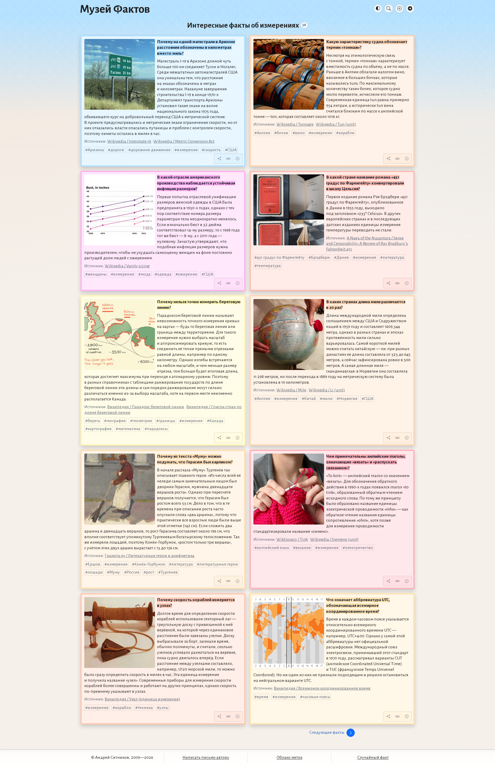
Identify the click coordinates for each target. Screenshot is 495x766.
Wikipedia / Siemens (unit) (334, 539)
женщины (97, 274)
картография (100, 428)
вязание (303, 547)
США (232, 150)
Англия (263, 133)
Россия (133, 572)
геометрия (142, 420)
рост (150, 572)
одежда (164, 274)
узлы (164, 707)
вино (300, 133)
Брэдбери (320, 257)
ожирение (187, 274)
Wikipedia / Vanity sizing (127, 266)
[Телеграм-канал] (410, 8)
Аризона (96, 150)
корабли (346, 133)
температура (269, 265)
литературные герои (218, 564)
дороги (117, 150)
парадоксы (157, 428)
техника (145, 707)
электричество (359, 547)
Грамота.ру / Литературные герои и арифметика (149, 555)
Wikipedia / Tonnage (295, 124)
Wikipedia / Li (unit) (327, 390)
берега (94, 420)
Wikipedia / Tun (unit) (336, 124)
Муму (114, 572)
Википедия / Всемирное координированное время (322, 688)
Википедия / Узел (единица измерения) (142, 699)
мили (327, 398)
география (116, 420)
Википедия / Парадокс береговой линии (145, 407)
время (262, 697)
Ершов (94, 564)
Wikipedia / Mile (291, 390)
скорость (212, 150)
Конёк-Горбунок (149, 564)
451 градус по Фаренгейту (280, 257)
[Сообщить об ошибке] (237, 159)
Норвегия (348, 398)
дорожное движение (150, 150)
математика (129, 428)
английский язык (273, 547)
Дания (342, 257)
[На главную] (115, 9)
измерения (187, 150)
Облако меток (289, 757)
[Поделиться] (219, 159)
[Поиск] (388, 8)
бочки (282, 133)
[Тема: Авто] (378, 8)
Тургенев (169, 572)
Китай (310, 398)
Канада (216, 420)
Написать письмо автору (206, 757)
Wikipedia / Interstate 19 (129, 141)
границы (167, 420)
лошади (95, 572)
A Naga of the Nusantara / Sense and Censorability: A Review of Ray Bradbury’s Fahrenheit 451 (367, 244)
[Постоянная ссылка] (228, 159)
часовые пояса (316, 697)
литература (393, 257)
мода (146, 274)
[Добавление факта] (399, 8)
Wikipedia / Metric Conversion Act (183, 141)
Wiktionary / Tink (292, 539)
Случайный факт (373, 757)
